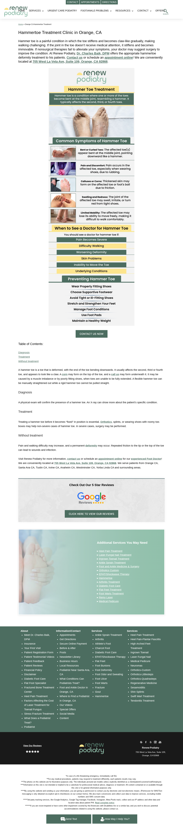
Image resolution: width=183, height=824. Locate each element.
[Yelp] (150, 742)
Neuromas (136, 665)
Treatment (24, 356)
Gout (98, 691)
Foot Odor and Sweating (109, 674)
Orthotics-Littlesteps (142, 674)
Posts (63, 652)
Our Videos (66, 705)
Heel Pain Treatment (110, 551)
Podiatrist (29, 726)
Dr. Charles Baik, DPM (93, 53)
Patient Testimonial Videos (39, 656)
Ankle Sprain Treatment (112, 562)
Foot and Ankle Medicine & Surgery (119, 566)
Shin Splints (137, 691)
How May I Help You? (117, 819)
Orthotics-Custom (141, 670)
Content (64, 718)
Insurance (29, 643)
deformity (91, 445)
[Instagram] (155, 742)
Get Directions (68, 639)
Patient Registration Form (38, 652)
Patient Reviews (33, 665)
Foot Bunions (102, 665)
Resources (123, 10)
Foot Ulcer (101, 678)
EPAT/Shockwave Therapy (114, 574)
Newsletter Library (70, 656)
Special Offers (68, 709)
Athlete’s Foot (103, 643)
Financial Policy (33, 670)
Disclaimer (30, 674)
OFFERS (160, 10)
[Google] (141, 742)
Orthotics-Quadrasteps (143, 678)
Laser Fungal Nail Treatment (115, 554)
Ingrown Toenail (140, 652)
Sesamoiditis (138, 687)
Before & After (68, 648)
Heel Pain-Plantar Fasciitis (146, 639)
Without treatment (28, 361)
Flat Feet (100, 661)
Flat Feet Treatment (110, 589)
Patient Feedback (34, 661)
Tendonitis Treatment (142, 700)
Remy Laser (106, 597)
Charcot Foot (102, 648)
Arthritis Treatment (109, 582)
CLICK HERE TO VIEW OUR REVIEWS (91, 513)
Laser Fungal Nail (141, 656)
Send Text (71, 819)
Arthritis (99, 639)
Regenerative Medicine (144, 683)
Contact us (74, 57)
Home (20, 24)
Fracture (100, 687)
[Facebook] (146, 742)
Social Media (67, 713)
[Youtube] (160, 742)
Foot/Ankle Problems (95, 10)
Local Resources (69, 665)
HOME (21, 10)
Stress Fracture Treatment (39, 713)
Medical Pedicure (109, 601)
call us (115, 374)
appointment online (110, 458)
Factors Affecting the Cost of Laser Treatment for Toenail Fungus (39, 705)
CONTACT (143, 10)
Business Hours (69, 661)
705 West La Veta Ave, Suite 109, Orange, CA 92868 (70, 61)
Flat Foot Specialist (35, 683)
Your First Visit (32, 648)
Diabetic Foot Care (109, 585)
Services (35, 10)
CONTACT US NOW (92, 333)
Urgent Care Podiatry (62, 10)
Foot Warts (101, 683)
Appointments (67, 635)
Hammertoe (105, 578)
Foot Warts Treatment (111, 593)
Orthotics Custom (109, 570)
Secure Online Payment (73, 643)
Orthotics (106, 421)
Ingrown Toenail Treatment (114, 558)
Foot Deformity (103, 670)
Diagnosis (24, 352)
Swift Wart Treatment (142, 696)
